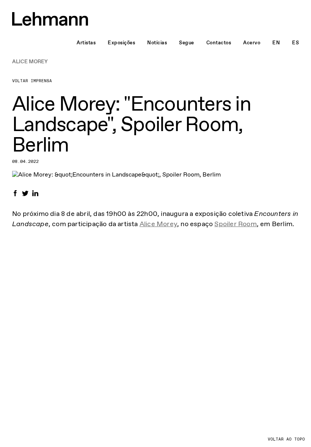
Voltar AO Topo (286, 439)
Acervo (251, 42)
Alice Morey (158, 224)
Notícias (157, 42)
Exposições (121, 42)
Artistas (86, 42)
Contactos (218, 42)
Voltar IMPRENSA (32, 81)
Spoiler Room (235, 224)
